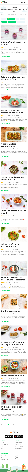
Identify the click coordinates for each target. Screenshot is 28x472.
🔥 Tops (4, 19)
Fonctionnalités (18, 442)
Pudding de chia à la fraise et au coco (13, 408)
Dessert (22, 19)
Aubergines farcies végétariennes (10, 145)
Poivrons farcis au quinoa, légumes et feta (13, 78)
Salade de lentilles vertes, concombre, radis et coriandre (12, 179)
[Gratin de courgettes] (14, 301)
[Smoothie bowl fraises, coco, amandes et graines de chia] (14, 268)
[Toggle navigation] (24, 2)
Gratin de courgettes (10, 311)
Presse (2, 457)
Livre (2, 446)
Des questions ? (18, 448)
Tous (2, 15)
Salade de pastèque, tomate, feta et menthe (12, 111)
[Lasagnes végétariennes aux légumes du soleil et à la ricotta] (14, 332)
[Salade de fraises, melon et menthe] (14, 201)
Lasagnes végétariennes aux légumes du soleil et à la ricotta (13, 344)
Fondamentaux (11, 15)
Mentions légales (5, 459)
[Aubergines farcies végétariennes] (14, 134)
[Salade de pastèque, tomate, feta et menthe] (14, 101)
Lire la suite (5, 56)
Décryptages (23, 15)
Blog (2, 448)
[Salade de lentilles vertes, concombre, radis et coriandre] (14, 168)
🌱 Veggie (4, 21)
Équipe (2, 442)
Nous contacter (4, 455)
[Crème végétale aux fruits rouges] (14, 32)
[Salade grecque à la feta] (14, 366)
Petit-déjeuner (21, 21)
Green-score (18, 444)
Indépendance (4, 444)
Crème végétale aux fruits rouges (13, 43)
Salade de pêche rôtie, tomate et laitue (11, 245)
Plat (17, 19)
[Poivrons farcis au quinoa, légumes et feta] (14, 67)
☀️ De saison (11, 19)
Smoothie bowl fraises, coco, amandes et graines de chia (13, 279)
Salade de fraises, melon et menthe (13, 212)
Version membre (19, 446)
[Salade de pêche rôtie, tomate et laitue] (14, 234)
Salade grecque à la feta (12, 375)
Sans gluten (12, 21)
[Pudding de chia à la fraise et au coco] (14, 397)
